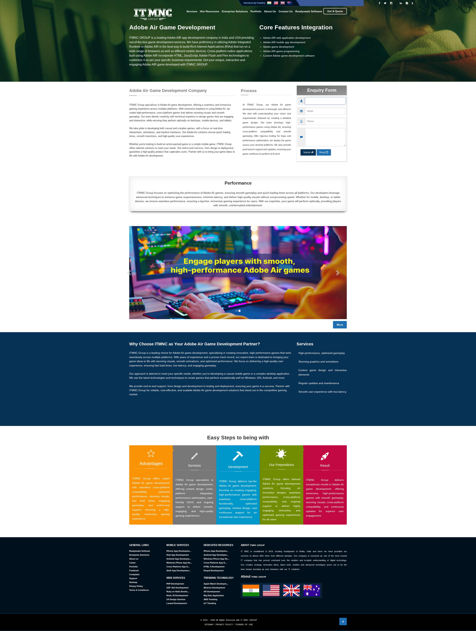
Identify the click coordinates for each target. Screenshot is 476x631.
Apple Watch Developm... (216, 584)
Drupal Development (214, 570)
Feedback (134, 570)
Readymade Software (308, 11)
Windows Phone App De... (179, 563)
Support (133, 578)
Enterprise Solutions (235, 11)
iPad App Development (177, 555)
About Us (270, 11)
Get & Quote (335, 11)
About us (133, 559)
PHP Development (175, 584)
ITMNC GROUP (257, 545)
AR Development (212, 591)
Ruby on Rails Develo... (177, 591)
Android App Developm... (178, 559)
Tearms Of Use (243, 624)
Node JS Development (177, 595)
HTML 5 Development (214, 566)
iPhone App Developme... (178, 551)
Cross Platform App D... (177, 566)
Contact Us (286, 11)
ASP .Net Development (177, 588)
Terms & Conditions (139, 590)
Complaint (134, 574)
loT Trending (210, 603)
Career (132, 563)
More (340, 324)
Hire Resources (209, 11)
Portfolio (255, 11)
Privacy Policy (136, 586)
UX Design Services (175, 599)
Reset (322, 152)
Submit (307, 152)
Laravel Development (176, 603)
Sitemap (133, 582)
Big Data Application (214, 595)
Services (191, 11)
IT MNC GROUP (249, 620)
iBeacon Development (214, 588)
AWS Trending (210, 599)
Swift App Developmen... (178, 570)
